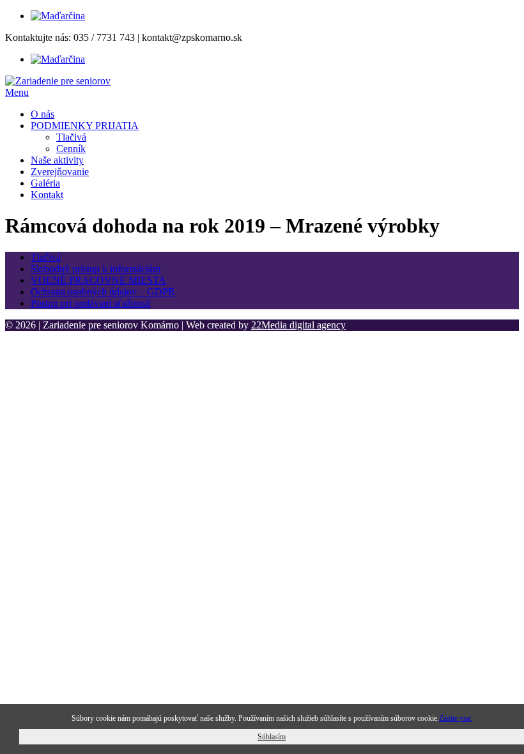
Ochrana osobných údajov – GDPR (103, 291)
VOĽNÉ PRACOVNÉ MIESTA (98, 280)
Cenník (71, 148)
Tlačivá (71, 137)
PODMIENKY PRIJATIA (85, 125)
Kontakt (47, 194)
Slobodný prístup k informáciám (95, 268)
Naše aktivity (57, 160)
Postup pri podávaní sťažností (90, 303)
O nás (42, 114)
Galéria (45, 183)
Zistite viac (455, 718)
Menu (17, 92)
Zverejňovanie (60, 171)
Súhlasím (272, 736)
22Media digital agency (298, 324)
